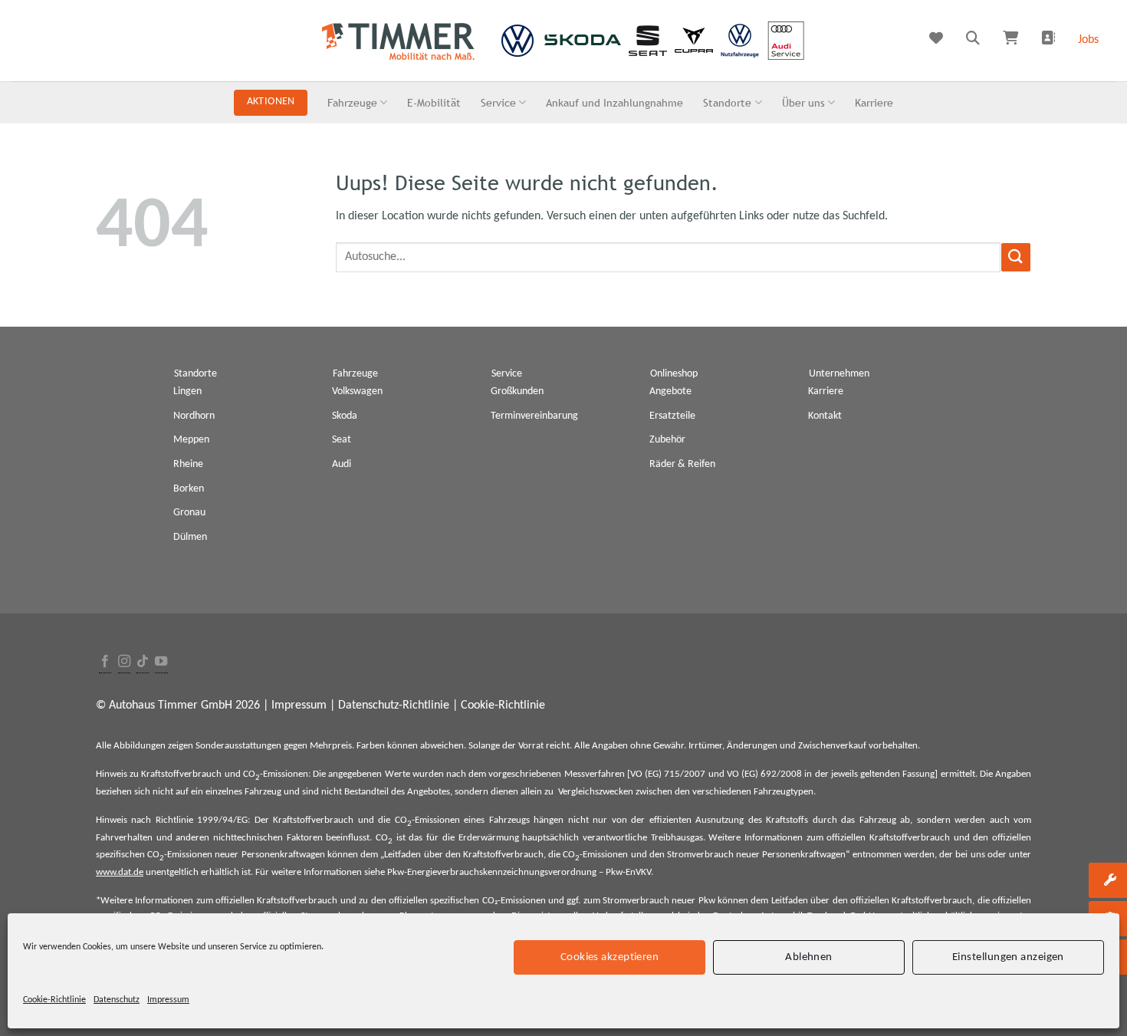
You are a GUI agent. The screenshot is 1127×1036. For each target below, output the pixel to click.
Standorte (727, 102)
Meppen (191, 440)
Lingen (187, 391)
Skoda (344, 416)
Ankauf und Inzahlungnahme (614, 102)
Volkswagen (357, 391)
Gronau (189, 512)
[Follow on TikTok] (142, 662)
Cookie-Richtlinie (54, 1000)
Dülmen (190, 537)
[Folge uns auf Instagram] (124, 662)
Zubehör (667, 440)
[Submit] (1016, 257)
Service (498, 102)
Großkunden (517, 391)
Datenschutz (117, 1000)
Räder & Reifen (682, 464)
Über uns (803, 102)
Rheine (188, 464)
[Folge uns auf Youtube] (161, 662)
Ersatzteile (672, 416)
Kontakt (825, 416)
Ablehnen (809, 956)
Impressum (168, 1000)
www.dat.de (119, 872)
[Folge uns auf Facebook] (105, 662)
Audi (341, 464)
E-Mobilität (434, 102)
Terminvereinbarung (534, 416)
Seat (341, 440)
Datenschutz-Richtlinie (393, 705)
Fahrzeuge (352, 102)
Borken (188, 489)
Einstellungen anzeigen (1008, 956)
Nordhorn (194, 416)
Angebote (670, 391)
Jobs (1088, 40)
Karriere (874, 102)
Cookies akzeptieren (609, 956)
